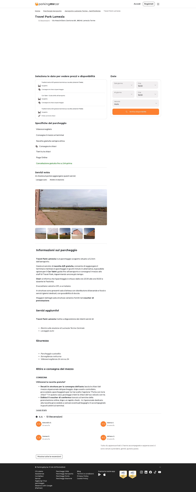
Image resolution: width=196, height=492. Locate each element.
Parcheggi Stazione (64, 478)
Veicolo (117, 101)
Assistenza (39, 474)
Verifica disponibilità (137, 112)
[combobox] (135, 104)
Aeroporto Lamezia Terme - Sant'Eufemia (82, 11)
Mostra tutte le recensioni (49, 456)
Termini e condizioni (85, 474)
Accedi (137, 4)
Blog (79, 471)
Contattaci (39, 476)
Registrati (148, 4)
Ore (139, 83)
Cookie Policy (82, 478)
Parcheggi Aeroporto (52, 11)
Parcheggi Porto (63, 476)
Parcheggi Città (62, 471)
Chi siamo (39, 471)
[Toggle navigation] (158, 4)
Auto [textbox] (116, 104)
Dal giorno (118, 83)
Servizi (37, 478)
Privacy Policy (82, 476)
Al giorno (118, 92)
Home (37, 11)
